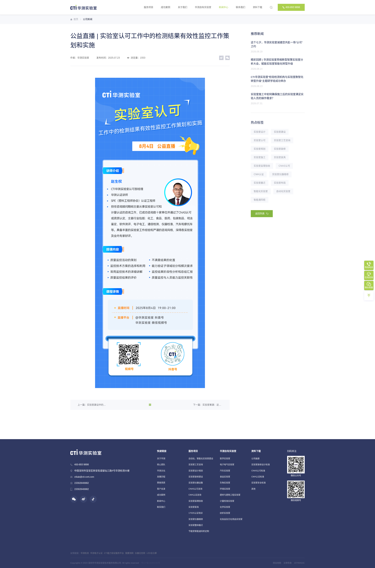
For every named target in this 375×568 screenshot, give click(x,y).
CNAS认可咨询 (195, 489)
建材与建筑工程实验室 (230, 495)
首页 (76, 19)
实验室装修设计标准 (260, 464)
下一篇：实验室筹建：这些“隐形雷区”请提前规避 (207, 405)
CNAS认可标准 (258, 470)
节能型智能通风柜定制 (199, 531)
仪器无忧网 (140, 553)
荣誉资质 (161, 482)
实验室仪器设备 (196, 482)
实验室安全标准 (258, 482)
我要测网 (129, 553)
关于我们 (182, 7)
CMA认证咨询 (195, 495)
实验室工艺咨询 (196, 464)
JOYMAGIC (299, 563)
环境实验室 (225, 489)
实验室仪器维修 (196, 519)
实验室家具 (194, 507)
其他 (253, 489)
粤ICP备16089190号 (150, 563)
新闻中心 (223, 7)
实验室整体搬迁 (196, 525)
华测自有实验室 (203, 7)
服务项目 (148, 7)
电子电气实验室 (227, 464)
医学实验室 (225, 458)
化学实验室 (225, 507)
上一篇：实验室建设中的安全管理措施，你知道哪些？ (92, 405)
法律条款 (287, 563)
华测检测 (85, 553)
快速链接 (161, 451)
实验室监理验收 (196, 501)
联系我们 (240, 7)
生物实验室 (225, 482)
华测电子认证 (96, 553)
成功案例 (165, 7)
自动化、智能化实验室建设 (201, 458)
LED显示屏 (152, 553)
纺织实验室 (225, 513)
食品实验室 (225, 476)
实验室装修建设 (196, 476)
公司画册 (255, 458)
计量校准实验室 (227, 501)
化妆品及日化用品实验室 (231, 519)
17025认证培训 (196, 513)
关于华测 (161, 458)
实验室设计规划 (196, 470)
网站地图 (277, 563)
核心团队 (161, 464)
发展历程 (161, 476)
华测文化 (161, 470)
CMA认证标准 (257, 476)
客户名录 (161, 489)
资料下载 (257, 7)
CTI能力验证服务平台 (114, 553)
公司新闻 (87, 19)
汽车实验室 (225, 470)
